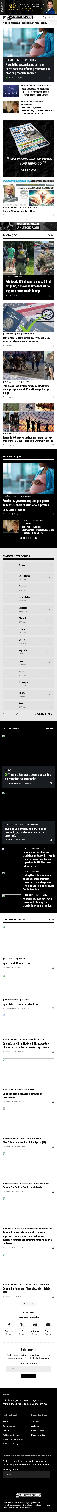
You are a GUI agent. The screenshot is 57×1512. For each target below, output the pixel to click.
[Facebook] (9, 1328)
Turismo (22, 692)
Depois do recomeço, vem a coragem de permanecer (22, 1095)
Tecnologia (23, 682)
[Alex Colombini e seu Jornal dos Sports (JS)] (28, 1121)
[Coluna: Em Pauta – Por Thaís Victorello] (28, 1166)
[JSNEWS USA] (20, 17)
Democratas (19, 824)
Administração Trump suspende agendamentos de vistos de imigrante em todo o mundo (26, 339)
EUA (18, 60)
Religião (33, 207)
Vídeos (21, 703)
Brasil (26, 85)
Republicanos (32, 824)
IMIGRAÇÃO (10, 235)
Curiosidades (24, 597)
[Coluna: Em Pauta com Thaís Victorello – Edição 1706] (28, 1267)
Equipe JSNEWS (14, 783)
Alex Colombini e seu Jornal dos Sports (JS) (24, 1142)
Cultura (33, 1089)
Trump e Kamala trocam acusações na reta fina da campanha (28, 776)
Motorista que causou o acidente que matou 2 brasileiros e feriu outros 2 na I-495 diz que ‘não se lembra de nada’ (26, 22)
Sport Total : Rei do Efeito (16, 963)
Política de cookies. (25, 1508)
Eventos (22, 639)
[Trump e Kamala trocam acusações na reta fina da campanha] (28, 750)
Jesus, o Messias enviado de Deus (19, 211)
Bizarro (22, 565)
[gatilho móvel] (5, 17)
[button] (51, 23)
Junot (14, 78)
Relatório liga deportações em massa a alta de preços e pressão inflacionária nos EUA (37, 902)
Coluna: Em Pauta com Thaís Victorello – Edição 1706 (26, 1290)
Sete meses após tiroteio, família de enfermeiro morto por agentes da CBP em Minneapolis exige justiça (26, 389)
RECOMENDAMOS (14, 919)
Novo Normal (30, 60)
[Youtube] (48, 1328)
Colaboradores (11, 207)
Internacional (29, 334)
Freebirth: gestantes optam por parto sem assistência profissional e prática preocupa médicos (28, 68)
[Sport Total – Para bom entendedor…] (28, 986)
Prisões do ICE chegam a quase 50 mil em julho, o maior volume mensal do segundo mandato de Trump (28, 286)
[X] (22, 1328)
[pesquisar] (44, 17)
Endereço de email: (28, 1363)
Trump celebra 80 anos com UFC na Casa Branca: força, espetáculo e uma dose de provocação (25, 832)
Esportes (22, 629)
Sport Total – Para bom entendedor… (21, 1004)
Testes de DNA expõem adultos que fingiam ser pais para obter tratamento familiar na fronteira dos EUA (28, 439)
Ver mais (51, 919)
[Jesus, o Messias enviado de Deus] (28, 193)
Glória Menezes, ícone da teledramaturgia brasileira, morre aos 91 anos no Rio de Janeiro (37, 110)
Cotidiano (37, 85)
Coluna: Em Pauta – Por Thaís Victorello (22, 1187)
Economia (23, 607)
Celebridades (38, 101)
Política (47, 85)
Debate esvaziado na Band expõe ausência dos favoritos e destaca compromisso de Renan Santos (35, 91)
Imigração (18, 277)
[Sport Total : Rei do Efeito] (28, 941)
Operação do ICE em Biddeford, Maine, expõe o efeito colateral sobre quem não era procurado (26, 1045)
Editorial (22, 618)
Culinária (22, 586)
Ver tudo (51, 235)
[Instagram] (35, 1328)
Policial (26, 382)
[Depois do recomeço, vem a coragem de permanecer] (28, 1072)
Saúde (10, 60)
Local (24, 207)
